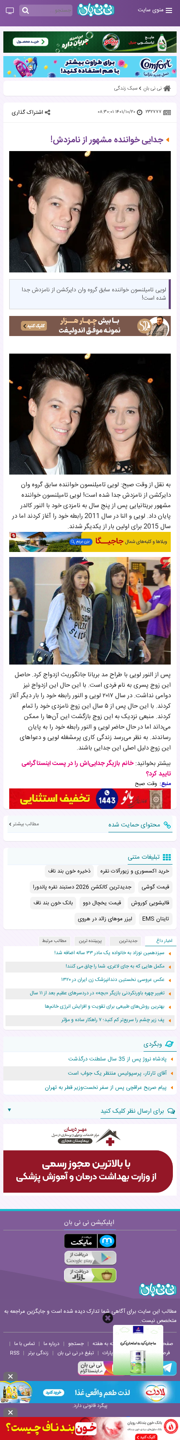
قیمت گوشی (155, 887)
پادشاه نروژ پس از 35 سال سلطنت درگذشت (117, 1059)
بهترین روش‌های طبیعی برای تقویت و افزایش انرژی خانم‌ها (105, 1007)
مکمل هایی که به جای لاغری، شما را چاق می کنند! (115, 966)
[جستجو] (25, 11)
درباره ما (51, 1344)
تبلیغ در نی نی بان (75, 1353)
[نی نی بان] (96, 10)
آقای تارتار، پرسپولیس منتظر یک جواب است (117, 1073)
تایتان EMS (155, 919)
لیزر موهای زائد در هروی (105, 919)
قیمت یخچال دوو (102, 903)
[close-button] (108, 1318)
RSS (14, 1353)
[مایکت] (90, 1241)
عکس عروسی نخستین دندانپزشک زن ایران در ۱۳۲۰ (113, 980)
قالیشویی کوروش (150, 903)
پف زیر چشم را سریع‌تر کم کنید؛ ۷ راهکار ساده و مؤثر (113, 1020)
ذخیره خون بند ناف (69, 871)
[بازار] (90, 1275)
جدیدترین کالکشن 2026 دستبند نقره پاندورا (82, 887)
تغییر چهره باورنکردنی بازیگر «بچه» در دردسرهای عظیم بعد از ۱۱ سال (97, 993)
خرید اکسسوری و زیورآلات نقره (134, 871)
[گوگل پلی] (90, 1258)
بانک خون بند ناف (53, 903)
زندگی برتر (38, 1353)
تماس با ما (24, 1344)
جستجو (76, 1344)
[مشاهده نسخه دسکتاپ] (9, 11)
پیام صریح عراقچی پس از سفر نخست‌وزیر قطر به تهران (106, 1087)
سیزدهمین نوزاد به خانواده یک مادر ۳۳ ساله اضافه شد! (109, 953)
